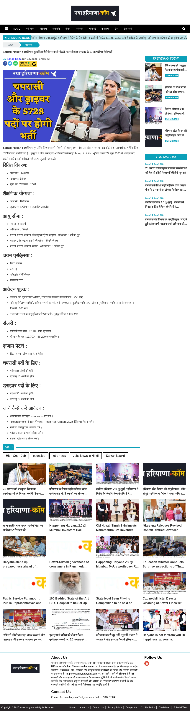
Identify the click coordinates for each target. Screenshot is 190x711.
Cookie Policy (148, 707)
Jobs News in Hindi (86, 455)
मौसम (67, 29)
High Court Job (16, 455)
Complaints (131, 707)
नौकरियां (105, 29)
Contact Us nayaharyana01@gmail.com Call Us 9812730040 (83, 697)
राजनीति (56, 29)
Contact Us (61, 692)
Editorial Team (180, 707)
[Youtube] (146, 663)
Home (16, 29)
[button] (6, 29)
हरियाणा (43, 29)
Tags (8, 447)
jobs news (59, 455)
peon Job (39, 455)
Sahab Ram (14, 58)
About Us (59, 657)
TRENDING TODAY (166, 58)
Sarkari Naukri (115, 455)
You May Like (166, 157)
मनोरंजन (79, 29)
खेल (116, 29)
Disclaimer (164, 707)
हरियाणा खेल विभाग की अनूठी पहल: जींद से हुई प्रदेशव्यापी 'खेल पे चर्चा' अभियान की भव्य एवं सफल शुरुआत (166, 224)
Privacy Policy (115, 707)
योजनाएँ (92, 29)
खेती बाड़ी (128, 29)
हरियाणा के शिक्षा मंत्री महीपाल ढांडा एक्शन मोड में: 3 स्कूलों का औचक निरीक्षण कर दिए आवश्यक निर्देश (165, 190)
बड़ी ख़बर (30, 29)
